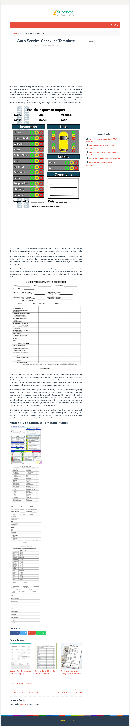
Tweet (23, 633)
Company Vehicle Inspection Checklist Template (20, 672)
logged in (23, 704)
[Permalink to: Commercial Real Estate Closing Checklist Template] (71, 656)
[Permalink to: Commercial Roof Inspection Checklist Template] (46, 656)
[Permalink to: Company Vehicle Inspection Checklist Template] (20, 656)
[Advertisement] (46, 67)
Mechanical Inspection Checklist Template (25, 691)
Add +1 (31, 633)
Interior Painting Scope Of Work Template (104, 158)
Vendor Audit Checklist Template (70, 691)
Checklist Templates (24, 683)
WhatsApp (41, 633)
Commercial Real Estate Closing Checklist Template (71, 672)
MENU (115, 25)
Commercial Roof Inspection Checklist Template (45, 672)
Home (15, 33)
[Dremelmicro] (65, 13)
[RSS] (118, 2)
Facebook (14, 633)
